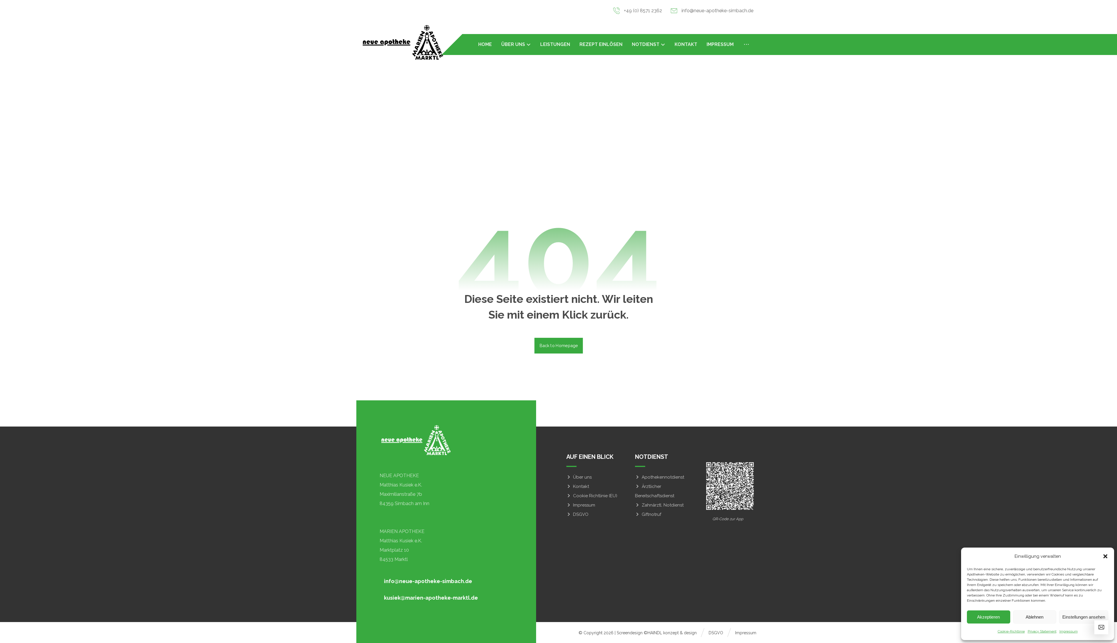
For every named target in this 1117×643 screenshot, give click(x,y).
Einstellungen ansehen (1083, 616)
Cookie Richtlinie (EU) (595, 495)
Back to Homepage (559, 345)
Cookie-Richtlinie (1011, 631)
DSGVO (580, 514)
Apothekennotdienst (663, 477)
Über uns (582, 477)
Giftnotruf (651, 514)
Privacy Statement (1042, 631)
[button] (1105, 556)
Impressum (1068, 631)
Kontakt (581, 486)
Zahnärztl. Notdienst (663, 505)
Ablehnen (1034, 616)
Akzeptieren (988, 616)
